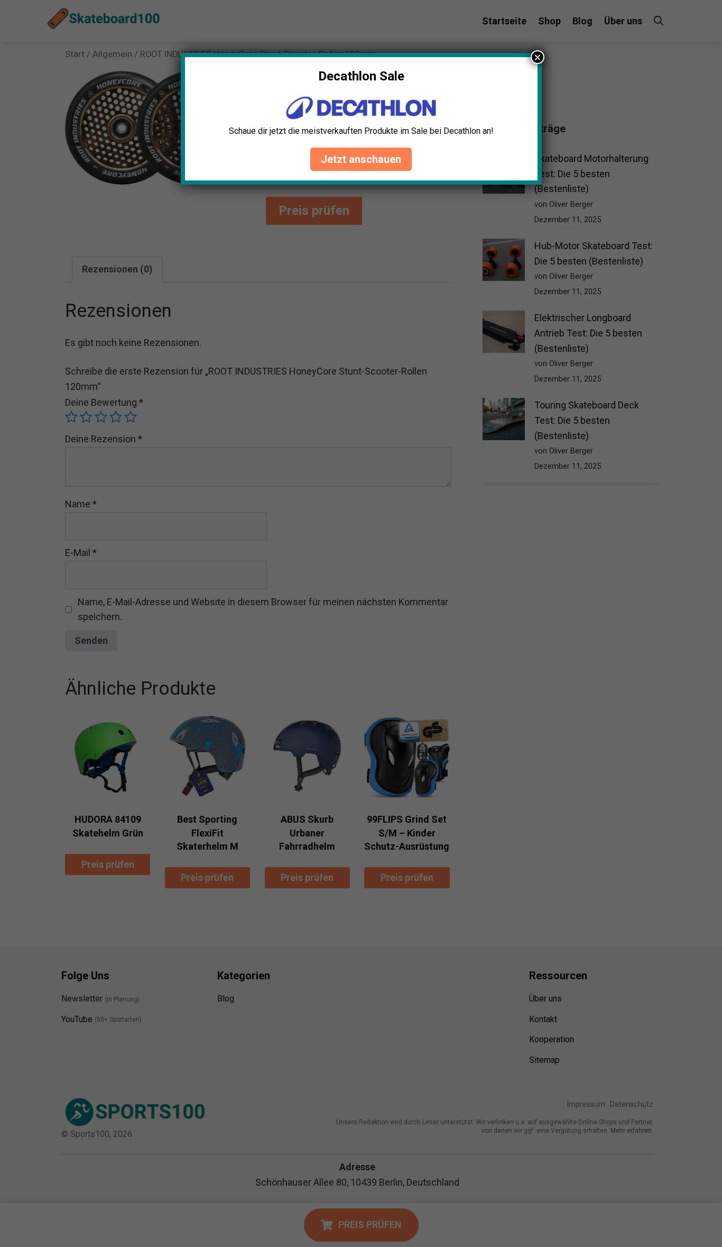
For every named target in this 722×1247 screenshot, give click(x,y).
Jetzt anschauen (361, 159)
